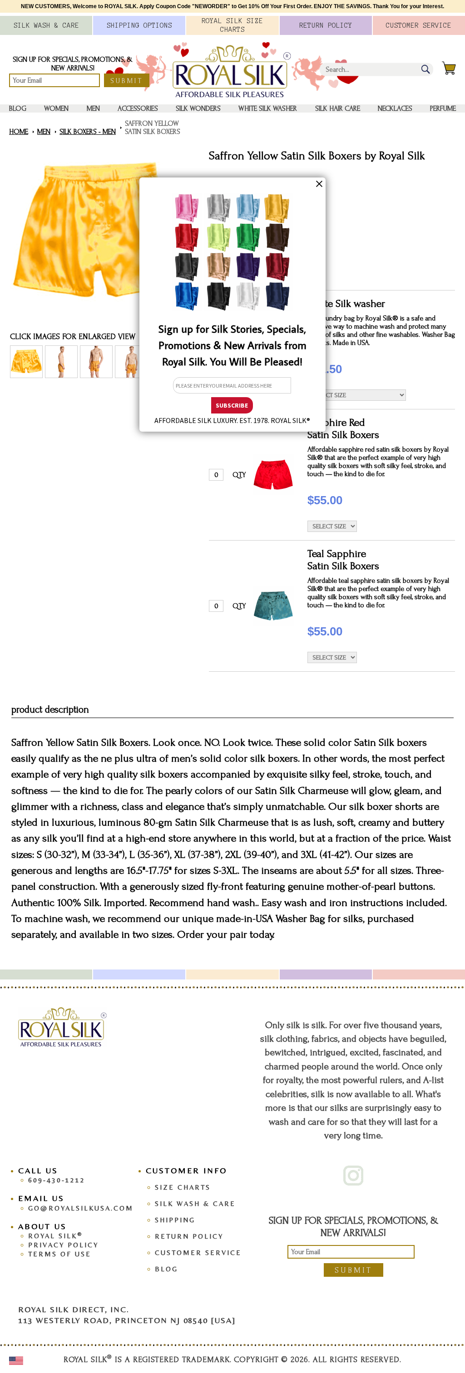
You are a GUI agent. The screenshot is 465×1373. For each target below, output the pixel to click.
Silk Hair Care (337, 108)
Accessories (138, 108)
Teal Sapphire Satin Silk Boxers (343, 559)
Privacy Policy (63, 1245)
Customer (418, 25)
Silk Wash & (46, 25)
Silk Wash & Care (195, 1203)
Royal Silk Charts (232, 25)
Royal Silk (55, 1236)
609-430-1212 (56, 1180)
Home (18, 132)
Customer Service (198, 1252)
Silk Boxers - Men (87, 132)
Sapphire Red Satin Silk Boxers (343, 428)
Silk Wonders (198, 108)
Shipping (175, 1220)
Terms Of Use (59, 1254)
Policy (325, 25)
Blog (17, 108)
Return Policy (189, 1236)
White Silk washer (267, 108)
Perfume (443, 108)
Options (139, 25)
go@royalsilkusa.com (81, 1208)
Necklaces (395, 108)
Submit (126, 81)
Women (56, 108)
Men (93, 108)
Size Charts (183, 1187)
